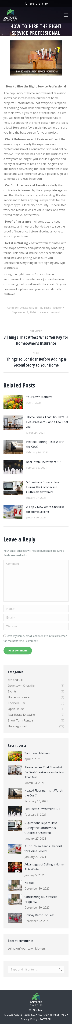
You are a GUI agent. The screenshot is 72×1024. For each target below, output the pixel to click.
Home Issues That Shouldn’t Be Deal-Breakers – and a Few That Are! (47, 422)
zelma (12, 948)
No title (29, 883)
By (51, 307)
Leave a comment (49, 312)
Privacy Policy (29, 1019)
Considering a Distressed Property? (40, 899)
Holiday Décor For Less (39, 915)
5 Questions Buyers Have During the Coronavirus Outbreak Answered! (42, 487)
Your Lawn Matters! (39, 397)
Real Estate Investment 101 (44, 462)
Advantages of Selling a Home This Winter (44, 866)
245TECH (45, 1019)
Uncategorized (29, 307)
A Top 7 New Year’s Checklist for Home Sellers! (45, 509)
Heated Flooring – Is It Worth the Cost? (45, 444)
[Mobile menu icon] (66, 15)
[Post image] (13, 402)
